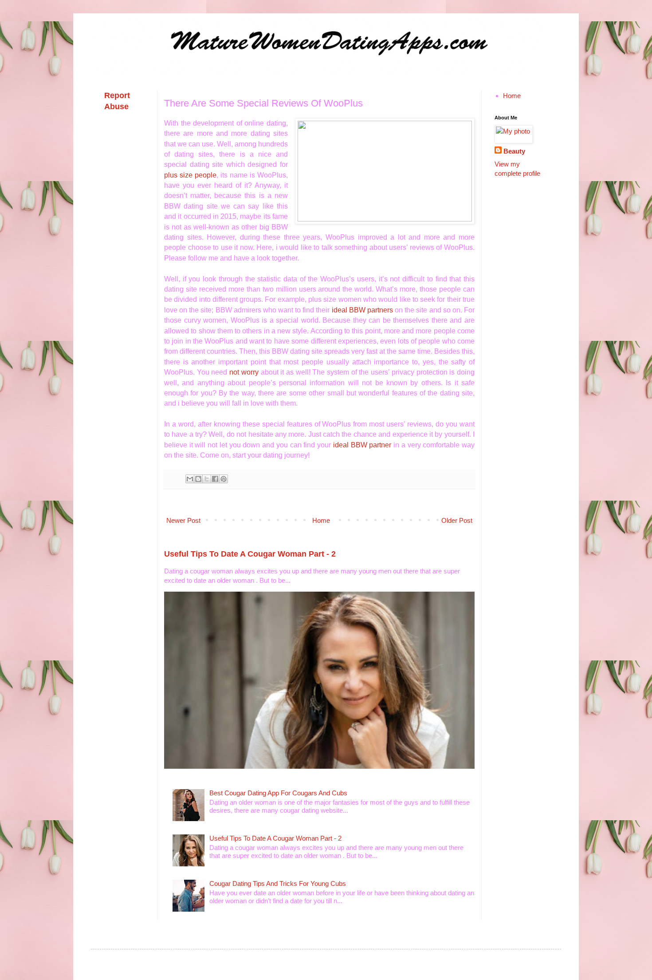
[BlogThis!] (198, 478)
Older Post (456, 520)
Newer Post (183, 520)
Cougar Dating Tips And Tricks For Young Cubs (277, 883)
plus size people (190, 175)
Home (321, 520)
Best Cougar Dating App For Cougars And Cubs (278, 793)
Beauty (514, 151)
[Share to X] (206, 478)
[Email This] (189, 478)
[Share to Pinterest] (223, 478)
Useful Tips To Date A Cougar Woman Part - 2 (250, 553)
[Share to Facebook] (215, 478)
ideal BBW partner (362, 445)
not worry (244, 372)
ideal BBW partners (362, 310)
